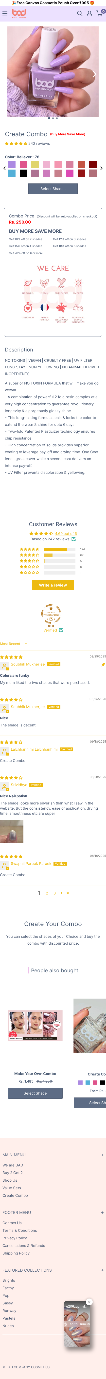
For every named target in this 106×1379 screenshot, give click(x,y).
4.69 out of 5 (66, 533)
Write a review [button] (53, 585)
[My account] (89, 13)
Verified (50, 630)
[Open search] (80, 13)
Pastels (8, 1318)
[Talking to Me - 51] (88, 1082)
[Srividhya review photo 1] (12, 831)
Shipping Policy (16, 1253)
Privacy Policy (14, 1238)
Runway (9, 1310)
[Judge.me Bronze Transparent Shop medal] (51, 614)
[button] (16, 143)
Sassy (7, 1303)
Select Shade (35, 1093)
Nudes (8, 1325)
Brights (8, 1280)
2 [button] (47, 893)
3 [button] (54, 893)
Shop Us (9, 1180)
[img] (11, 657)
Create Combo (15, 1195)
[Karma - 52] (95, 1082)
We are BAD (12, 1165)
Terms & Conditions (19, 1230)
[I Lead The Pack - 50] (80, 1082)
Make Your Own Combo (35, 1073)
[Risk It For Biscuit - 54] (102, 1082)
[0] (99, 13)
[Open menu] (4, 13)
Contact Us (12, 1223)
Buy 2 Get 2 (12, 1172)
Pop (5, 1295)
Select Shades (53, 188)
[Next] (97, 74)
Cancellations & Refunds (23, 1245)
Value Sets (11, 1188)
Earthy (8, 1288)
